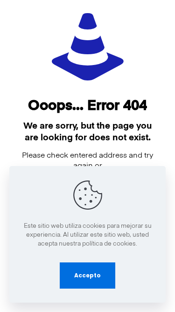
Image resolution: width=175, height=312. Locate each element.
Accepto (87, 275)
